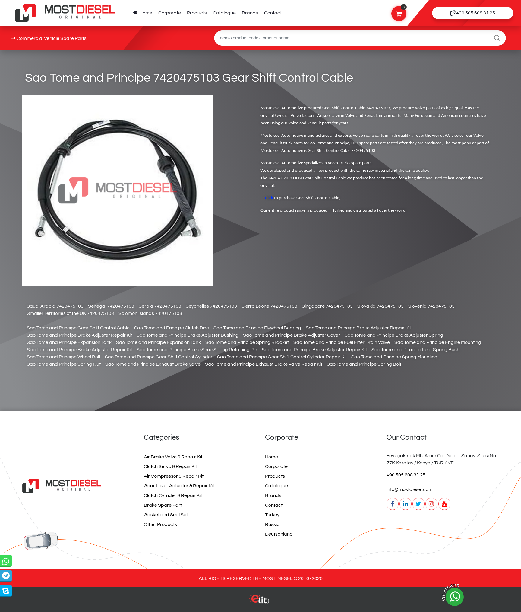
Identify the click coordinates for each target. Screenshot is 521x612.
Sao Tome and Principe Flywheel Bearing (257, 327)
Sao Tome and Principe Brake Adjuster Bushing (187, 335)
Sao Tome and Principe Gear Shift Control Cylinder (159, 356)
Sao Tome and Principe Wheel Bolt (63, 356)
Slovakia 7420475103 (380, 306)
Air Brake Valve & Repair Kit (173, 456)
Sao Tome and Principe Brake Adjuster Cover (291, 335)
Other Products (160, 524)
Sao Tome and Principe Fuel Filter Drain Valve (341, 342)
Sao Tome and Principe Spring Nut (64, 364)
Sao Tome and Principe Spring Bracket (247, 342)
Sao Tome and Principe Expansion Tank (69, 342)
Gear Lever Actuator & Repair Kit (179, 485)
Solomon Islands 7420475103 (150, 313)
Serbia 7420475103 (160, 306)
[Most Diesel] (78, 486)
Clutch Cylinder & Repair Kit (173, 495)
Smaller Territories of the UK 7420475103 (70, 313)
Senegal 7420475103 (111, 306)
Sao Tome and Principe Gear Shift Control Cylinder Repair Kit (282, 356)
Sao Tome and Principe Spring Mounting (394, 356)
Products (197, 13)
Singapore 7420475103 (327, 306)
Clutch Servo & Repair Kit (170, 466)
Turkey (272, 514)
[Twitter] (418, 504)
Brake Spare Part (163, 505)
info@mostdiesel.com (410, 489)
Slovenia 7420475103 (431, 306)
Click (269, 198)
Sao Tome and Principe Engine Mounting (437, 342)
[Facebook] (393, 504)
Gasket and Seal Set (166, 514)
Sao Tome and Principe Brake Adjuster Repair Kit (358, 327)
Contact (273, 13)
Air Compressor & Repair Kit (174, 476)
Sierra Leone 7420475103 (269, 306)
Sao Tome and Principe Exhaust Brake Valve (153, 364)
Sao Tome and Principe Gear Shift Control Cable (78, 327)
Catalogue (224, 13)
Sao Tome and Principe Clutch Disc (171, 327)
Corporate (169, 13)
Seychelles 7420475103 (211, 306)
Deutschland (279, 534)
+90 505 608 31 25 (406, 475)
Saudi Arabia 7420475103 (55, 306)
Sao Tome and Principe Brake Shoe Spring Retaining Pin (197, 349)
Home (144, 13)
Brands (250, 13)
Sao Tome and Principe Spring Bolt (364, 364)
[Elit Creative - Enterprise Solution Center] (259, 602)
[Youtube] (444, 504)
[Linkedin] (405, 504)
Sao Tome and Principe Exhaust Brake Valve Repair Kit (263, 364)
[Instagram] (431, 504)
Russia (272, 524)
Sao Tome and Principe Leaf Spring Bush (415, 349)
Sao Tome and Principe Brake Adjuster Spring (394, 335)
